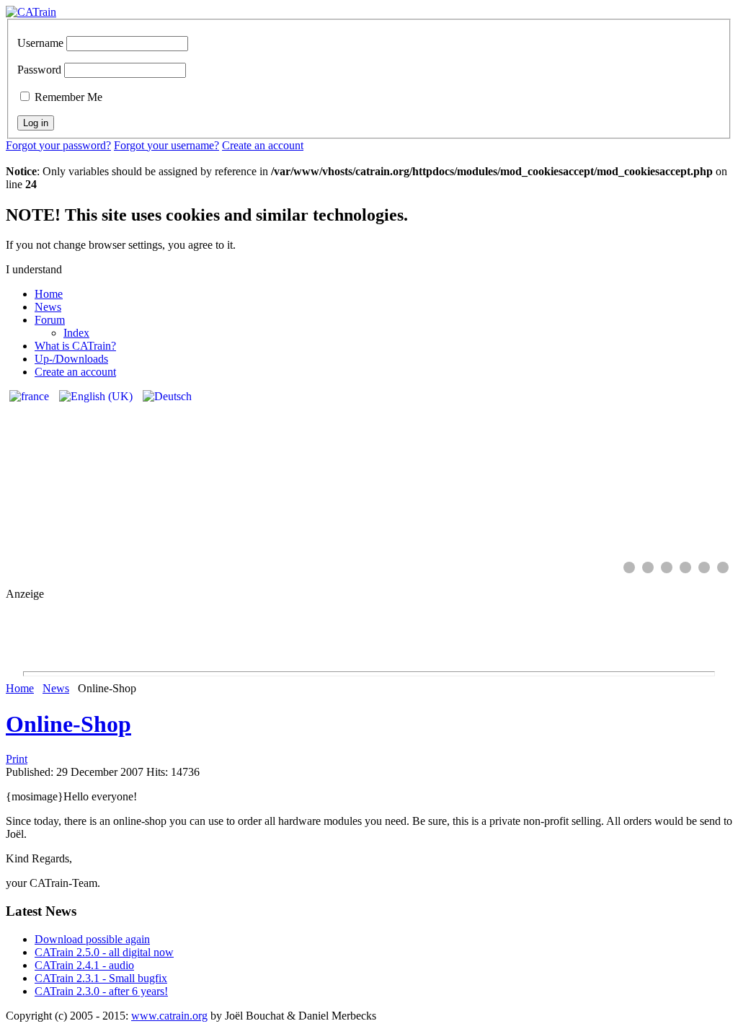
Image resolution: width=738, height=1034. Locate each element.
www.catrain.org (169, 1015)
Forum (50, 320)
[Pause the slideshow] (688, 475)
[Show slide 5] (704, 567)
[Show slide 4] (685, 567)
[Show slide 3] (666, 567)
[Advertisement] (369, 633)
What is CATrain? (75, 346)
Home (49, 294)
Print (16, 759)
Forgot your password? (58, 145)
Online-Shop (68, 724)
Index (76, 333)
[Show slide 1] (629, 567)
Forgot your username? (166, 145)
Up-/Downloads (71, 359)
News (48, 307)
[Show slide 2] (648, 567)
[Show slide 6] (723, 567)
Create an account (262, 145)
